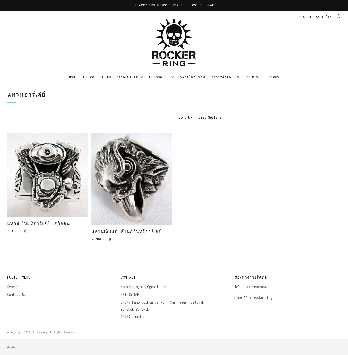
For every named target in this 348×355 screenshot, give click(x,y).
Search (12, 287)
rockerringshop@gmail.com (143, 287)
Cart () (323, 16)
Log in (305, 16)
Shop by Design (250, 77)
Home (73, 77)
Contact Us (16, 294)
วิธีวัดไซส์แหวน (192, 77)
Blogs (274, 77)
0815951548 (130, 294)
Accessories (159, 77)
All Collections (97, 77)
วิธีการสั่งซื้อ (221, 77)
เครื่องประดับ (127, 77)
